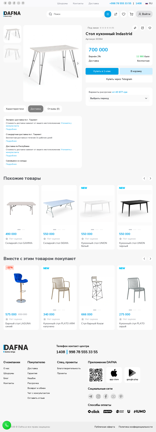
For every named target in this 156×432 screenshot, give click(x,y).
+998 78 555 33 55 (120, 3)
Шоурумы (62, 3)
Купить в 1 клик (102, 71)
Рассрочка (33, 383)
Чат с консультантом (39, 393)
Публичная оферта (104, 426)
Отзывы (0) (54, 108)
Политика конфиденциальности (136, 426)
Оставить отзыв (36, 398)
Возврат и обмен (37, 388)
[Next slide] (78, 63)
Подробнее (11, 129)
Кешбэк (32, 378)
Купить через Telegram (119, 79)
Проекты (62, 373)
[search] (74, 14)
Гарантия (32, 373)
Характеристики (15, 108)
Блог (6, 378)
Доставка (94, 3)
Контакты (78, 3)
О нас (6, 368)
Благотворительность (69, 368)
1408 (139, 3)
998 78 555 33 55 (83, 352)
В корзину (136, 71)
